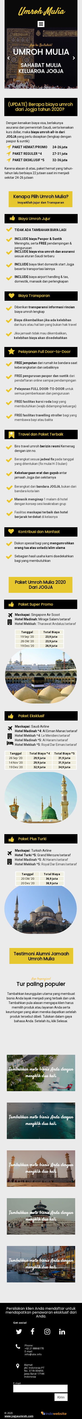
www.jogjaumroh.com (19, 1416)
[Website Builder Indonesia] (54, 1413)
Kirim (61, 1397)
